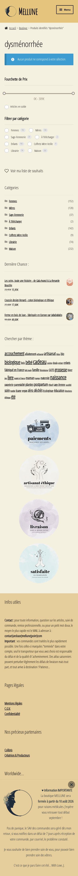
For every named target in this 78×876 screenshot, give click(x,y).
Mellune (28, 11)
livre (11, 377)
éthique (8, 397)
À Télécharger (47, 137)
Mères (38, 130)
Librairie (15, 151)
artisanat (50, 353)
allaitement (30, 354)
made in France (19, 378)
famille (35, 370)
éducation (59, 390)
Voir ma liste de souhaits (27, 170)
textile (12, 390)
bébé (29, 362)
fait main (28, 370)
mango (37, 378)
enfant (60, 363)
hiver (70, 370)
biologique (12, 362)
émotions (68, 390)
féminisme (44, 370)
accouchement (14, 353)
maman (30, 377)
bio (62, 354)
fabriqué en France (14, 370)
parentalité (19, 384)
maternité (45, 378)
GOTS (51, 370)
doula (55, 363)
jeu (6, 378)
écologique (48, 391)
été (13, 397)
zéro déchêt (35, 390)
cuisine (49, 362)
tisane (18, 391)
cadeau (39, 362)
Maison (37, 151)
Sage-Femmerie (18, 137)
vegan (24, 391)
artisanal (40, 354)
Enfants (14, 144)
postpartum (41, 384)
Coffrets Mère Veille (43, 144)
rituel (51, 385)
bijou (58, 354)
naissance (58, 377)
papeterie (9, 385)
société (68, 384)
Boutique (23, 28)
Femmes (15, 130)
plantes (29, 384)
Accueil (12, 28)
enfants (67, 363)
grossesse (61, 369)
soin (7, 390)
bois (23, 363)
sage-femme (59, 385)
